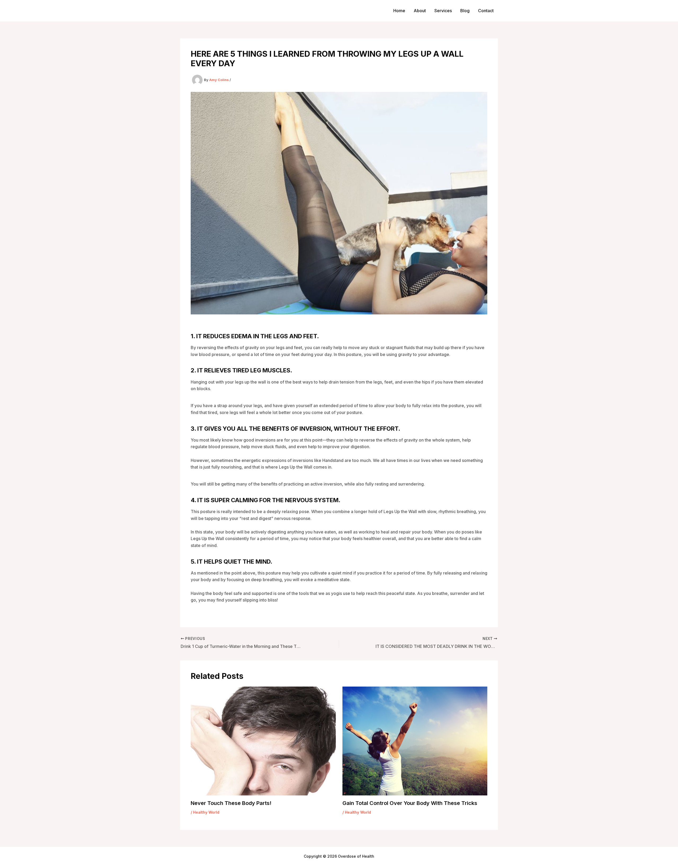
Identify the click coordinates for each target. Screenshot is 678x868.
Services (443, 10)
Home (399, 10)
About (420, 10)
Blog (465, 10)
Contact (486, 10)
